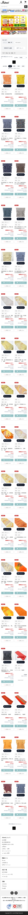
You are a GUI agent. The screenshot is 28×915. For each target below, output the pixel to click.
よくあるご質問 (5, 853)
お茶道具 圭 (5, 862)
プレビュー (8, 85)
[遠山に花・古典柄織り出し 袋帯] (21, 389)
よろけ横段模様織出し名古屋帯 (20, 538)
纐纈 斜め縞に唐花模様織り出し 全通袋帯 (20, 626)
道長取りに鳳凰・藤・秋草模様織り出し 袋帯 (20, 360)
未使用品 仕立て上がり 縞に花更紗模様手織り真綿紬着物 (20, 759)
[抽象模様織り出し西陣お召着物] (7, 256)
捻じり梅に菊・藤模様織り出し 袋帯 (7, 449)
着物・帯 (13, 53)
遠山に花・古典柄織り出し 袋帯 (21, 405)
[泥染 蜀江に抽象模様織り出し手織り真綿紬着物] (21, 168)
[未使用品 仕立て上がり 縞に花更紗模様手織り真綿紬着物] (21, 744)
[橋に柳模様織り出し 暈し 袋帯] (7, 611)
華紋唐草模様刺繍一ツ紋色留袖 (7, 804)
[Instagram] (16, 893)
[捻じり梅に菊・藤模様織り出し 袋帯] (7, 434)
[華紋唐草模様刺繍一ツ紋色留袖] (7, 788)
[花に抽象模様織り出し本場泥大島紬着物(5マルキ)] (21, 256)
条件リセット (20, 48)
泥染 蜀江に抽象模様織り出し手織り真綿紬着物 (20, 183)
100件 (23, 66)
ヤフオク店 (4, 876)
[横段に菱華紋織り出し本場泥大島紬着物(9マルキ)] (21, 212)
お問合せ (4, 846)
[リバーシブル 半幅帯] (21, 655)
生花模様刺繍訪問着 (19, 94)
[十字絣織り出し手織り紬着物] (21, 788)
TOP (3, 53)
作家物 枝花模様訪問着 (6, 94)
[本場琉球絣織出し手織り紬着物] (7, 744)
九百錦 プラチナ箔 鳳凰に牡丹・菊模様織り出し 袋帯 (7, 316)
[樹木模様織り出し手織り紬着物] (7, 168)
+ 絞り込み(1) (18, 42)
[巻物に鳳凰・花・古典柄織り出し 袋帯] (7, 478)
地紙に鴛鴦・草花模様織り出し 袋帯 (7, 582)
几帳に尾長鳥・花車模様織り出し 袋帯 (20, 493)
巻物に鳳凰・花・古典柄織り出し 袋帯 (7, 493)
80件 (19, 66)
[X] (12, 893)
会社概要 (4, 840)
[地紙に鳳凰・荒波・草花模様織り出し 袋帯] (21, 301)
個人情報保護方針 (6, 842)
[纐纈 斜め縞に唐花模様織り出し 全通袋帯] (21, 611)
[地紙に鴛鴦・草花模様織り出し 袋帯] (7, 567)
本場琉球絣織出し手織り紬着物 (7, 759)
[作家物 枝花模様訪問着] (7, 79)
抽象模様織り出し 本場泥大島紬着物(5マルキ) (7, 671)
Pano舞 (4, 888)
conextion (4, 884)
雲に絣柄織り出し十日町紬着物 (20, 139)
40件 (10, 66)
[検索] (25, 6)
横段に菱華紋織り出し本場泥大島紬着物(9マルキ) (20, 227)
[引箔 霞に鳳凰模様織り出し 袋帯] (7, 345)
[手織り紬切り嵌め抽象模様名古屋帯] (21, 567)
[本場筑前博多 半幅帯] (7, 700)
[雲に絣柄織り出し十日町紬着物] (21, 123)
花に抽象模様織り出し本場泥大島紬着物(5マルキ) (20, 272)
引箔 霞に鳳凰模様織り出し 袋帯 (7, 360)
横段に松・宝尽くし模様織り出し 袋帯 (7, 538)
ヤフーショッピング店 (7, 874)
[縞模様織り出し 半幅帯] (21, 700)
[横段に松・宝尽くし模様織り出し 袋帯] (7, 522)
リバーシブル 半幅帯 (19, 670)
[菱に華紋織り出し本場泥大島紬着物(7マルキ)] (7, 123)
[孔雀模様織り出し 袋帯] (21, 434)
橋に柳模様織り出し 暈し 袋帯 (7, 626)
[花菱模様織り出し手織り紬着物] (7, 212)
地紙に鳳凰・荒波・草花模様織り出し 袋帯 (20, 316)
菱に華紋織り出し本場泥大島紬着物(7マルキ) (7, 139)
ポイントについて (6, 851)
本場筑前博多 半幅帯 (6, 714)
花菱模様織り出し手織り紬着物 (7, 227)
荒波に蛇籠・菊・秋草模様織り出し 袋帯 (7, 405)
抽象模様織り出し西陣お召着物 (7, 272)
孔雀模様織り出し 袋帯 (20, 448)
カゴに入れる (8, 105)
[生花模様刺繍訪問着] (21, 79)
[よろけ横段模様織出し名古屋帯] (21, 522)
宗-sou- (4, 860)
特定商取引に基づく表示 (8, 844)
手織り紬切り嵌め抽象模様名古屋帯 (20, 582)
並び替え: (16, 57)
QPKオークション (6, 864)
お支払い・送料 (5, 848)
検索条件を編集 (8, 48)
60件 (14, 66)
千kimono (4, 886)
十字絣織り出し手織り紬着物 (20, 804)
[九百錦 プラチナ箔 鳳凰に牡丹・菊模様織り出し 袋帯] (7, 301)
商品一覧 (8, 53)
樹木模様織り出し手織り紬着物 (7, 183)
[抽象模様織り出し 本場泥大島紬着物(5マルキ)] (7, 655)
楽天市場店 (4, 872)
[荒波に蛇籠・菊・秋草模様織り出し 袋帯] (7, 389)
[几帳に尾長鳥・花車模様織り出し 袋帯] (21, 478)
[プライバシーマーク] (9, 906)
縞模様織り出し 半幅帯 (20, 714)
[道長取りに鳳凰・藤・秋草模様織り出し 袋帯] (21, 345)
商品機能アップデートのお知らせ (14, 10)
